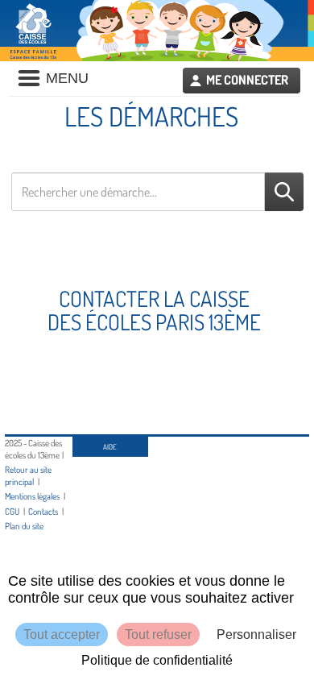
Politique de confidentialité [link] (157, 660)
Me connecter (247, 80)
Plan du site (24, 526)
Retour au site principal (28, 475)
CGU (12, 511)
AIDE (110, 446)
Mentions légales (32, 496)
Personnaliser (256, 634)
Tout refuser (158, 634)
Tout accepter (61, 634)
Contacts (43, 511)
